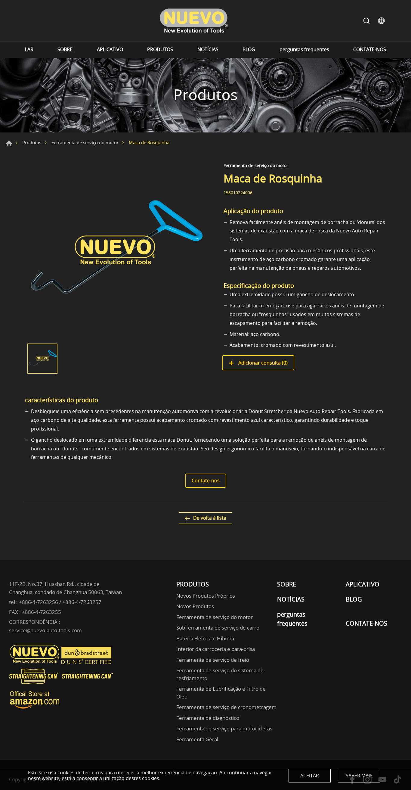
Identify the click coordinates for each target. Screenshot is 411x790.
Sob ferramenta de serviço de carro (217, 627)
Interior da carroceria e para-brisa (215, 648)
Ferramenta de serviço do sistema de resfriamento (220, 674)
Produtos (31, 142)
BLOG (249, 49)
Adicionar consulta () (262, 362)
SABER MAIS (359, 775)
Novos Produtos (195, 606)
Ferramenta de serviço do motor (85, 142)
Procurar (366, 20)
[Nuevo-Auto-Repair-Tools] (193, 20)
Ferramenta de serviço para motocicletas (224, 728)
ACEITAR (309, 775)
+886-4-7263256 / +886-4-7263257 (60, 602)
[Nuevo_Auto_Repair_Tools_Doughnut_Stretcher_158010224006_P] (115, 250)
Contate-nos (206, 480)
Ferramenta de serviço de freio (212, 659)
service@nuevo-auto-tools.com (45, 630)
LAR (29, 49)
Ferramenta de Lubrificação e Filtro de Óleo (221, 692)
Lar (9, 143)
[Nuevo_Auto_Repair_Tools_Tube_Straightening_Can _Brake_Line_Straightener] (61, 686)
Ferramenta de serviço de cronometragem (226, 707)
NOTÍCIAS (207, 49)
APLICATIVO (110, 49)
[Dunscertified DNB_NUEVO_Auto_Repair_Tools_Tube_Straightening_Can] (87, 662)
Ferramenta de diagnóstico (207, 717)
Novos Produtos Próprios (205, 595)
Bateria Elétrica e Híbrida (205, 638)
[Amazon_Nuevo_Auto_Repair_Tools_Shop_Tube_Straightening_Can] (34, 708)
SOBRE (65, 49)
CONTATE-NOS (369, 49)
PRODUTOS (160, 49)
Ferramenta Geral (197, 739)
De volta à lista (209, 518)
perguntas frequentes (304, 49)
